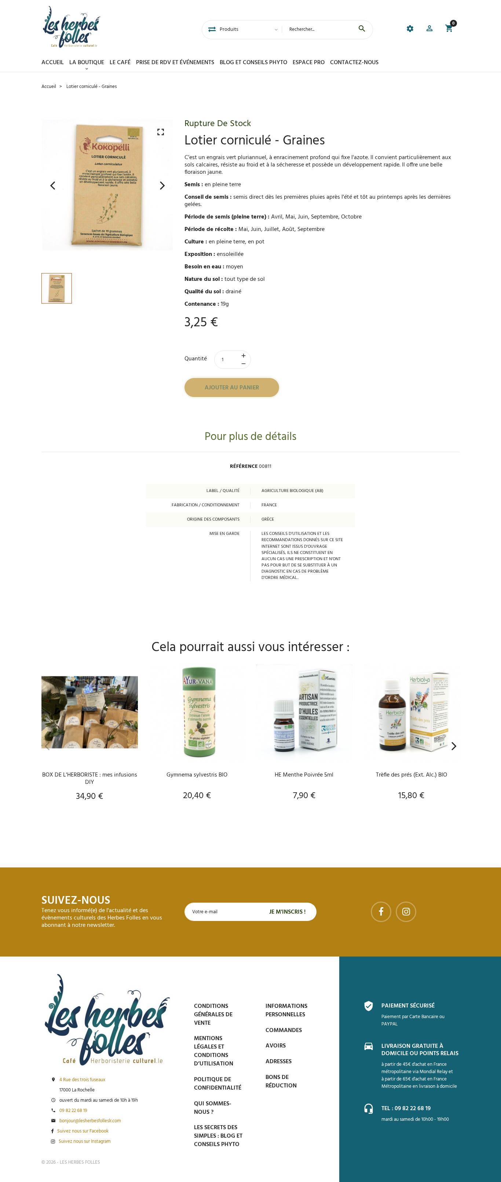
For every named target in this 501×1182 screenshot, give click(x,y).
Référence (244, 466)
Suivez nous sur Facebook (83, 1131)
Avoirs (276, 1046)
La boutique (86, 62)
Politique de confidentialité (217, 1084)
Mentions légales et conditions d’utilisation (213, 1051)
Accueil (52, 62)
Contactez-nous (354, 62)
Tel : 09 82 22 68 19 (406, 1108)
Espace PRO (309, 62)
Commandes (284, 1030)
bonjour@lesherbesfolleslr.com (90, 1121)
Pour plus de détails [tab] (250, 437)
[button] (429, 29)
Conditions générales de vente (213, 1015)
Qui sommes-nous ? (212, 1108)
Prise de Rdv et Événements (175, 62)
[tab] (212, 30)
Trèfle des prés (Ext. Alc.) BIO (411, 775)
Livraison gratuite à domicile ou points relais (419, 1050)
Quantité (195, 359)
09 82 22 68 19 (73, 1111)
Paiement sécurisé (408, 1006)
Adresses (279, 1062)
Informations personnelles (286, 1011)
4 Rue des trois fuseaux (82, 1080)
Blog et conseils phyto (253, 62)
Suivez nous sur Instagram (85, 1142)
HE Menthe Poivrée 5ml (304, 775)
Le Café (120, 62)
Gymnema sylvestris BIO (197, 775)
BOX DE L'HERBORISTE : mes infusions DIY (89, 778)
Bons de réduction (281, 1082)
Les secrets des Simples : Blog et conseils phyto (218, 1136)
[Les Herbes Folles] (71, 26)
